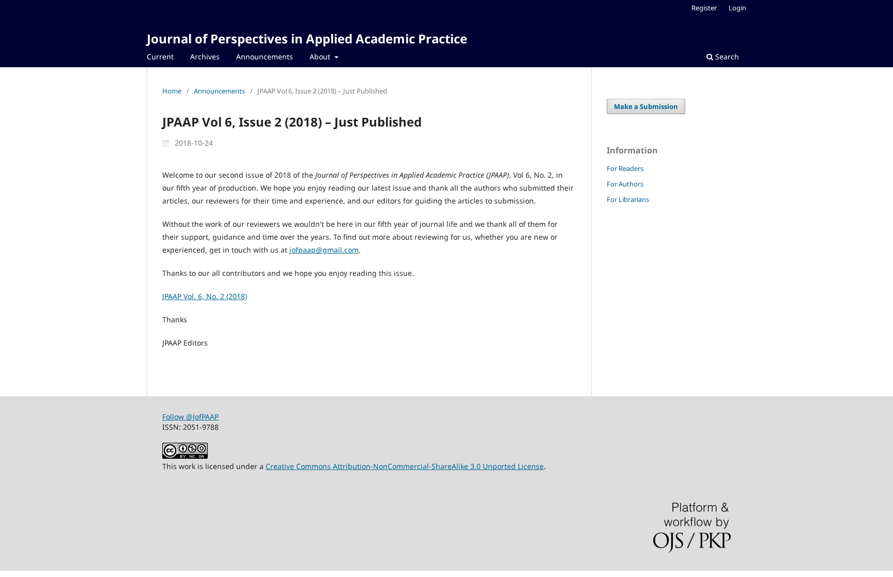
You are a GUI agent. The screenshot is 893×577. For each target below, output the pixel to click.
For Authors (625, 184)
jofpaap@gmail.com (324, 250)
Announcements (264, 56)
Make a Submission (646, 106)
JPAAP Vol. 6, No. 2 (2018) (204, 296)
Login (737, 7)
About (321, 56)
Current (160, 56)
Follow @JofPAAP (190, 417)
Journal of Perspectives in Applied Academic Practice (307, 38)
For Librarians (628, 199)
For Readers (625, 168)
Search (726, 56)
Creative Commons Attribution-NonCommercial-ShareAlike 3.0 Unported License (405, 466)
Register (704, 7)
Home (171, 91)
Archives (205, 56)
